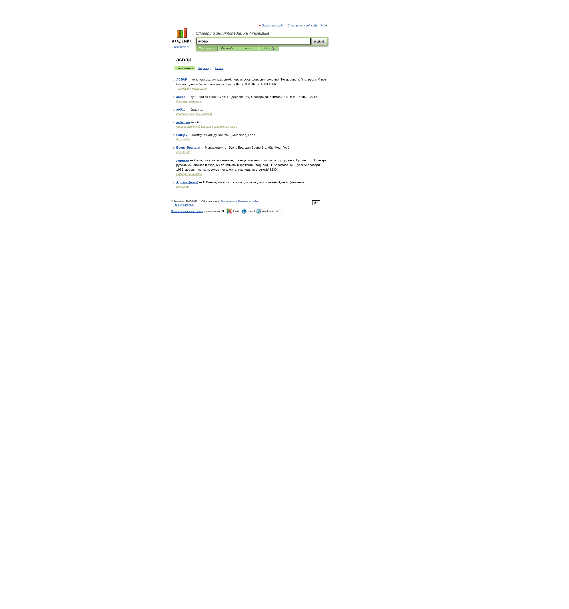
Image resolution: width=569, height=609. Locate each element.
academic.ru (181, 46)
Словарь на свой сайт (302, 25)
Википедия (183, 139)
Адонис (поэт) (187, 182)
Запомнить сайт (272, 25)
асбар (181, 97)
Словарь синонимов (189, 101)
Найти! (319, 41)
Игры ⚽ (269, 48)
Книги (248, 48)
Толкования (206, 48)
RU (323, 25)
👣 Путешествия (184, 205)
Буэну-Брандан (188, 147)
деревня (182, 160)
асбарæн (183, 122)
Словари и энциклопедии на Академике (232, 33)
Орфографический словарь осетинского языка (206, 126)
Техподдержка (229, 201)
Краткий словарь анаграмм (194, 114)
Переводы (227, 48)
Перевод (204, 68)
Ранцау (181, 135)
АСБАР (181, 79)
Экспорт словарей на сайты (187, 211)
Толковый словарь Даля (191, 88)
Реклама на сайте (248, 201)
